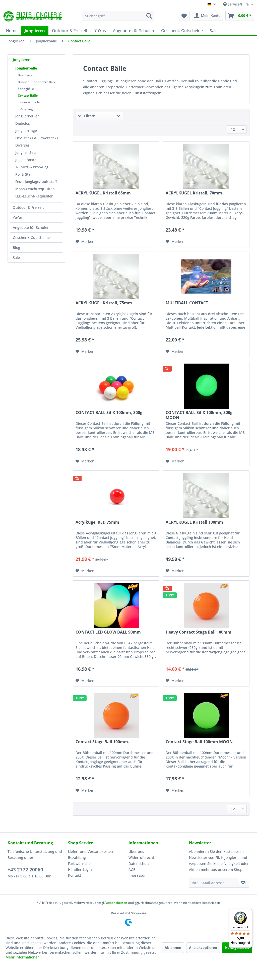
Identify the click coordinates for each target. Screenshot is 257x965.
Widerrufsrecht (141, 857)
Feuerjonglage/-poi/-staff (36, 181)
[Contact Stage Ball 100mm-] (116, 715)
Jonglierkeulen (27, 116)
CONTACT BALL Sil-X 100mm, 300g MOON (199, 415)
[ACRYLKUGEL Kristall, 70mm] (206, 166)
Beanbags (25, 75)
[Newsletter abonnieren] (243, 883)
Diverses (22, 145)
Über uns (136, 851)
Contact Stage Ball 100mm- (102, 741)
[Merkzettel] (184, 16)
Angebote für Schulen (31, 227)
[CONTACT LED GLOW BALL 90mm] (116, 605)
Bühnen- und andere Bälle (37, 82)
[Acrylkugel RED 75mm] (116, 495)
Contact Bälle (28, 95)
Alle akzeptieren (203, 947)
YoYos (18, 217)
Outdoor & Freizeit (28, 207)
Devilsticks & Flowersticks (36, 137)
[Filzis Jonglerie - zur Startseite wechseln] (33, 17)
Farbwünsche (79, 863)
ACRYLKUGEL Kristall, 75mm (104, 303)
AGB (132, 869)
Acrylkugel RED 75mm (97, 522)
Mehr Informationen (23, 957)
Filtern (89, 115)
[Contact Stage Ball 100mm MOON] (206, 715)
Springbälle (26, 89)
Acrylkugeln (28, 109)
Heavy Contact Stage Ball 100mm (198, 632)
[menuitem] (119, 16)
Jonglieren (21, 59)
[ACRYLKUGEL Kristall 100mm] (206, 495)
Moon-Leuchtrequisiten (35, 188)
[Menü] (249, 912)
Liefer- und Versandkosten (90, 851)
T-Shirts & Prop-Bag (31, 167)
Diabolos (22, 123)
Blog (16, 247)
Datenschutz (139, 863)
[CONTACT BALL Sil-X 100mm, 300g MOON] (206, 386)
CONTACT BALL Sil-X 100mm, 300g (109, 412)
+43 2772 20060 (25, 869)
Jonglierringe (26, 130)
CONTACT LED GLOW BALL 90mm (108, 632)
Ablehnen (173, 947)
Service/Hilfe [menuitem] (238, 4)
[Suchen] (149, 16)
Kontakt (74, 875)
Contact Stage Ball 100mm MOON (199, 741)
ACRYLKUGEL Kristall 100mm (194, 522)
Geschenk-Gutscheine (31, 237)
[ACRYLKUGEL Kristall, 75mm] (116, 276)
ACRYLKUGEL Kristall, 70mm (194, 193)
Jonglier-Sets (25, 152)
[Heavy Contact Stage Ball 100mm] (206, 605)
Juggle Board (26, 159)
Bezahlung (77, 857)
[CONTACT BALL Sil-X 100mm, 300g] (116, 386)
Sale (16, 257)
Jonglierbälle (26, 68)
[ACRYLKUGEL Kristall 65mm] (116, 166)
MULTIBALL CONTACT (187, 303)
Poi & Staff (24, 174)
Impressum (138, 875)
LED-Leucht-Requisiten (34, 196)
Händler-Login (80, 869)
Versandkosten (116, 903)
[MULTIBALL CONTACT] (206, 276)
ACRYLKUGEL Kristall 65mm (103, 193)
